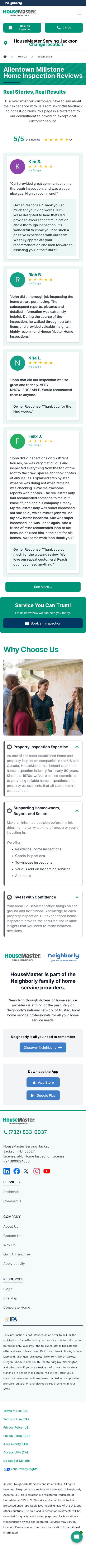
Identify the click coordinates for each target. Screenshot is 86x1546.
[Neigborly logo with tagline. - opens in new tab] (64, 957)
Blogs (7, 1289)
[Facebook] (16, 1171)
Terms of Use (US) (16, 1411)
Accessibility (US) (15, 1444)
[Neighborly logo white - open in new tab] (13, 3)
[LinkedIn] (6, 1171)
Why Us (9, 1245)
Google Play (46, 1095)
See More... (43, 587)
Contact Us (12, 1236)
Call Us (67, 27)
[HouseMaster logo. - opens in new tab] (22, 957)
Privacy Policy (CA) (16, 1435)
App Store (46, 1082)
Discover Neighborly (40, 1047)
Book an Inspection (25, 27)
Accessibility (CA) (15, 1452)
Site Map (10, 1298)
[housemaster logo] (43, 1121)
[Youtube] (46, 1171)
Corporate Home (16, 1307)
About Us (10, 1226)
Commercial (12, 1201)
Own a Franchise (16, 1254)
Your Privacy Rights (24, 1469)
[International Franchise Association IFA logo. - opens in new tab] (11, 1319)
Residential (11, 1192)
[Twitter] (26, 1171)
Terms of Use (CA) (16, 1419)
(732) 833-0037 (27, 1132)
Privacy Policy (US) (16, 1427)
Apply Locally (14, 1263)
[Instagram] (36, 1171)
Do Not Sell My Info (16, 1460)
